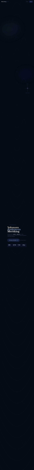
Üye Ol (31, 1)
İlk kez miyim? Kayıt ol (23, 240)
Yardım (27, 1)
